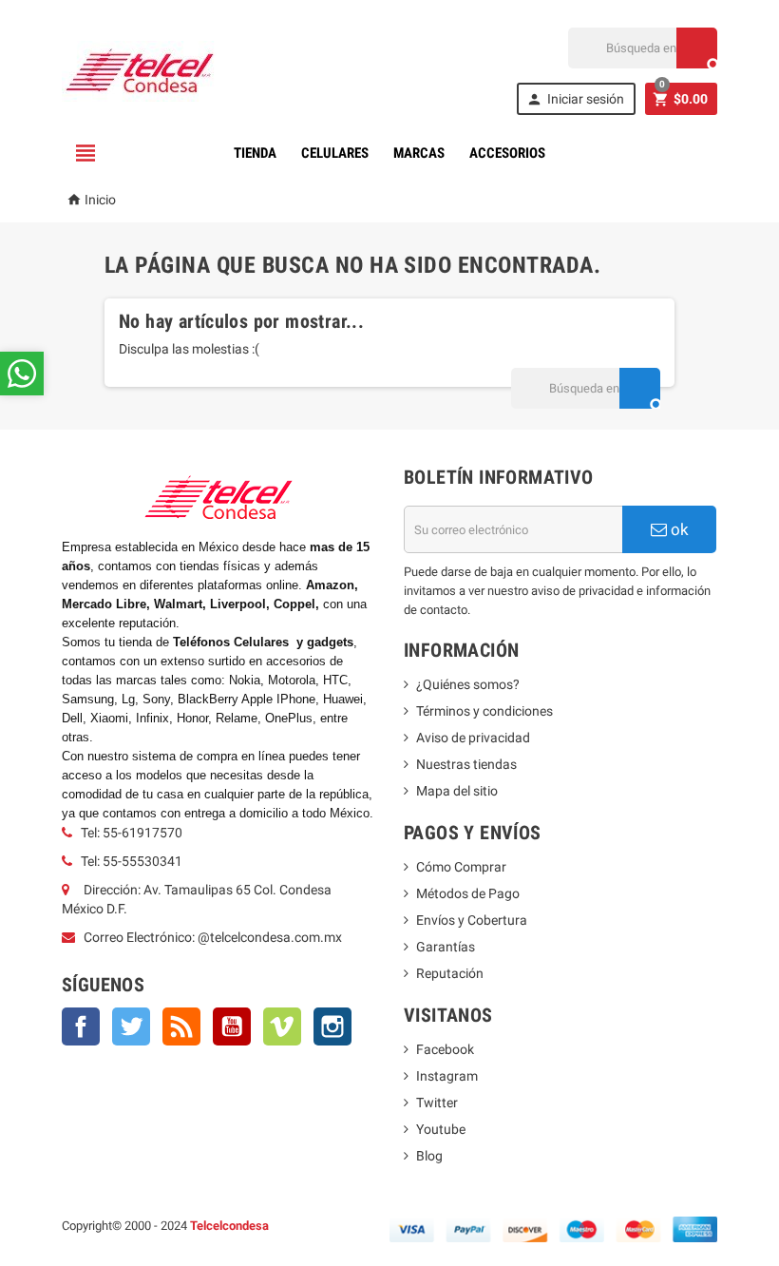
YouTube (232, 1026)
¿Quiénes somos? (468, 684)
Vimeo (282, 1026)
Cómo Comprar (461, 866)
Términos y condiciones (484, 711)
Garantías (445, 946)
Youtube (441, 1129)
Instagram (333, 1026)
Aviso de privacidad (473, 737)
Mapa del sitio (457, 790)
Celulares (335, 153)
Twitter (131, 1026)
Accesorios (507, 153)
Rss (181, 1026)
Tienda (255, 153)
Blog (429, 1155)
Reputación (450, 973)
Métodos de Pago (468, 893)
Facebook (81, 1026)
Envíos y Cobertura (471, 920)
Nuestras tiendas (466, 764)
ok (678, 529)
